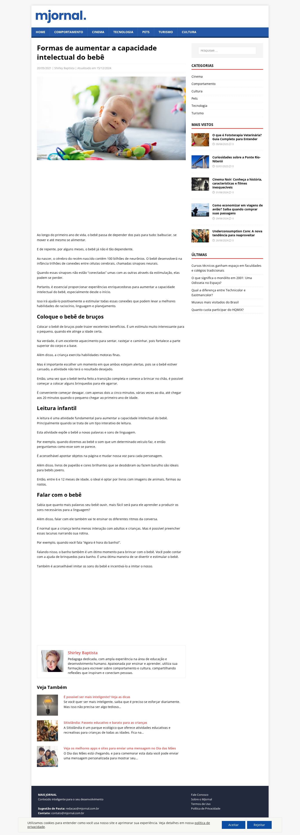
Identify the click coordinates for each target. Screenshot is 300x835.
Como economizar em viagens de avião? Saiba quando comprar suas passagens (237, 209)
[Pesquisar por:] (227, 50)
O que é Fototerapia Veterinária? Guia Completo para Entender (237, 137)
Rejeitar (259, 825)
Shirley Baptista (64, 68)
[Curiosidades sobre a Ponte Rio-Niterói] (200, 166)
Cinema (98, 32)
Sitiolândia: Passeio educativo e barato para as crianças (105, 722)
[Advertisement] (111, 197)
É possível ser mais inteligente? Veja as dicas (97, 697)
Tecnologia (123, 32)
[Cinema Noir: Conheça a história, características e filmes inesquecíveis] (200, 188)
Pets (146, 32)
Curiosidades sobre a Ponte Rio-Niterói (236, 159)
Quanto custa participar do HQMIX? (218, 310)
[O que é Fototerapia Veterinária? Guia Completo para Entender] (200, 144)
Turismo (166, 32)
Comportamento (68, 32)
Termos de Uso (201, 804)
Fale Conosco (199, 795)
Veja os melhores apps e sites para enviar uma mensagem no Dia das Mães (120, 748)
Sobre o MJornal (201, 799)
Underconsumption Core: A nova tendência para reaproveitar (237, 233)
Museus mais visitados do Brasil (215, 302)
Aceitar (233, 825)
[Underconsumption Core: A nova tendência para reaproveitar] (200, 240)
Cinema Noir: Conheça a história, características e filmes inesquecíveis (237, 183)
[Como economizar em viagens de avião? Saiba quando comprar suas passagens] (200, 214)
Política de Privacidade (205, 808)
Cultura (189, 32)
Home (40, 32)
